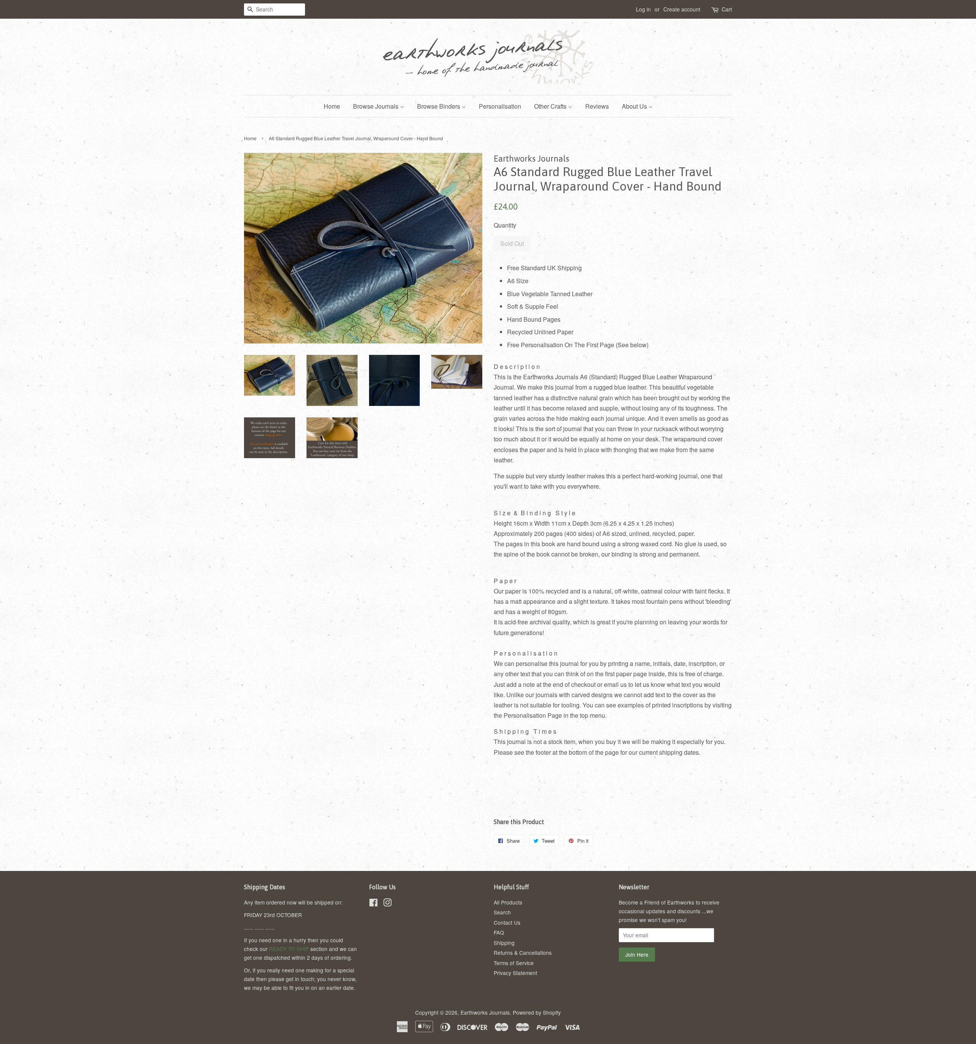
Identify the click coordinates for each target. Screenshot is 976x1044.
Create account (681, 9)
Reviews (597, 106)
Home (332, 106)
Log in (643, 9)
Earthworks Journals (485, 1012)
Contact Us (507, 922)
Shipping (504, 942)
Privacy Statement (515, 973)
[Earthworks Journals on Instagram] (387, 904)
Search (502, 912)
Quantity (505, 225)
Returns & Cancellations (523, 952)
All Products (508, 902)
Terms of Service (514, 963)
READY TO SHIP (289, 949)
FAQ (499, 932)
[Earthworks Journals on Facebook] (373, 904)
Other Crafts (551, 106)
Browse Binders (439, 106)
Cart (727, 9)
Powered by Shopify (537, 1012)
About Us (635, 106)
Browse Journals (376, 106)
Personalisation (500, 106)
